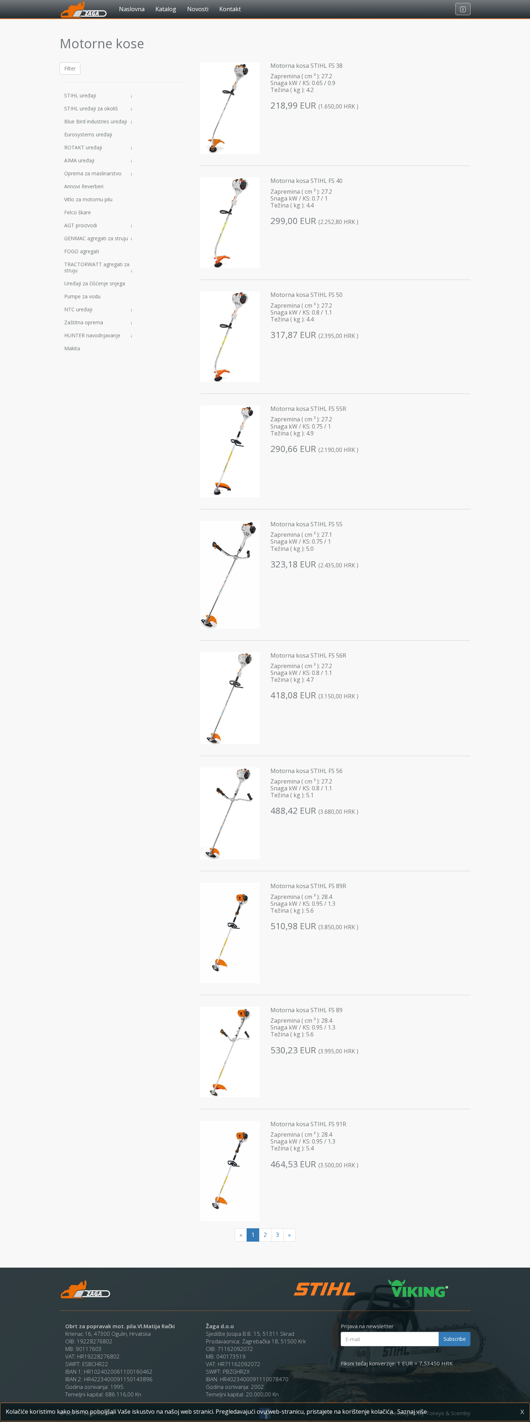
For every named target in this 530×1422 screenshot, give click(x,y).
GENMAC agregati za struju (98, 238)
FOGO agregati (81, 251)
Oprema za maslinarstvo (98, 173)
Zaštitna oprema (98, 322)
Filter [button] (70, 68)
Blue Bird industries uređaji (98, 121)
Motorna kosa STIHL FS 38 (306, 66)
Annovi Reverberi (83, 186)
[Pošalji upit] (463, 9)
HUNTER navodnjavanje (98, 335)
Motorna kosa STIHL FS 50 (306, 295)
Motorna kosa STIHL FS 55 (306, 524)
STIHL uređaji (98, 95)
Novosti (197, 9)
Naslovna (132, 9)
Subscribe (454, 1338)
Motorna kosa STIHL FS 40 (306, 181)
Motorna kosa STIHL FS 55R (308, 409)
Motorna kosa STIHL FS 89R (308, 886)
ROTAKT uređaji (98, 147)
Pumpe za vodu (82, 296)
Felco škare (77, 212)
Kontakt (230, 9)
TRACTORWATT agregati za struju (98, 267)
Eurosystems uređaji (88, 134)
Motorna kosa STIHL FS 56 (306, 771)
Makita (72, 348)
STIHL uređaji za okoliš (98, 108)
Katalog (165, 9)
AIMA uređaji (98, 160)
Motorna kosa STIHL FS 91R (308, 1124)
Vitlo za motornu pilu (88, 199)
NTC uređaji (98, 309)
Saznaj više (412, 1412)
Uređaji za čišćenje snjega (94, 283)
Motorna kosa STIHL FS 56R (308, 655)
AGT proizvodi (98, 225)
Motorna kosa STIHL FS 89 (306, 1010)
